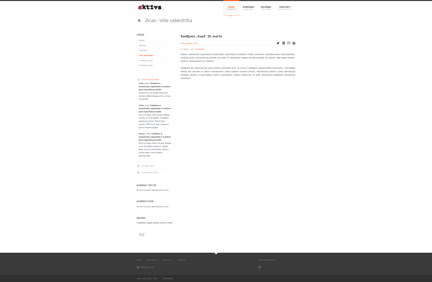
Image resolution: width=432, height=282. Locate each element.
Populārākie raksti (150, 172)
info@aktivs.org (147, 267)
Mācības (142, 45)
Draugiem (288, 43)
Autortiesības (168, 278)
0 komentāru (199, 49)
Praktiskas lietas (146, 65)
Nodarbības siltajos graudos (148, 223)
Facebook (283, 43)
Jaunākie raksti (148, 165)
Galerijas (266, 7)
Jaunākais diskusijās (150, 79)
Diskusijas (248, 7)
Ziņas (231, 7)
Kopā (186, 49)
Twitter (278, 43)
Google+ (294, 43)
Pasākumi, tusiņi (146, 60)
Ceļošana (143, 50)
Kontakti (284, 7)
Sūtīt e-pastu (259, 267)
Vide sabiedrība (175, 20)
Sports (142, 40)
